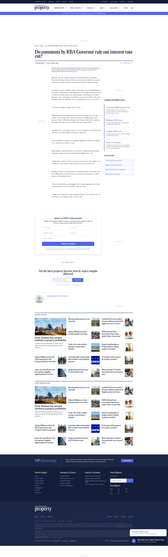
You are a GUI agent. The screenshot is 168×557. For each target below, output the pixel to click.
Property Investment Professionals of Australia (122, 540)
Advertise (122, 1)
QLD (111, 494)
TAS (126, 491)
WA (119, 489)
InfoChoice (65, 540)
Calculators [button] (113, 8)
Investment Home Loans (87, 13)
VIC (111, 491)
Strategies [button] (90, 8)
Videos (126, 8)
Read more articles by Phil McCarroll (57, 296)
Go (130, 480)
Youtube (71, 1)
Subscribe (77, 280)
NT (118, 494)
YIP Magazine (114, 1)
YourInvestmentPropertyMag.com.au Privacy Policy (57, 249)
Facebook (50, 1)
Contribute (130, 1)
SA (118, 491)
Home (36, 45)
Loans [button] (102, 8)
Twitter (58, 1)
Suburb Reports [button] (59, 8)
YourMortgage (73, 540)
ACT (126, 489)
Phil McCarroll (40, 63)
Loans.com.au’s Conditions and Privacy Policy (80, 249)
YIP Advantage (104, 1)
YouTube (130, 516)
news (41, 45)
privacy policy (76, 284)
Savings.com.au (57, 540)
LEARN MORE (127, 460)
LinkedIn (64, 1)
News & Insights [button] (75, 8)
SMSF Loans (101, 13)
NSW (111, 489)
